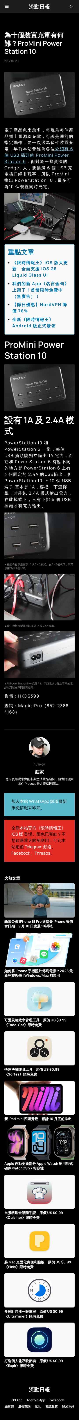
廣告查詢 (24, 1406)
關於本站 (68, 1406)
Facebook (20, 853)
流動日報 (39, 6)
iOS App (16, 1400)
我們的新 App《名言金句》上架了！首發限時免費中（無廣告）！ (40, 290)
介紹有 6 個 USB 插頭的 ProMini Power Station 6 (38, 155)
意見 (38, 1406)
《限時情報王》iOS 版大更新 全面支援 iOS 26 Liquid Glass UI (40, 269)
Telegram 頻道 (38, 847)
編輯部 (9, 1406)
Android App (36, 1400)
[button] (6, 6)
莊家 (39, 771)
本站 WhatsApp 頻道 (39, 801)
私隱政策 (51, 1406)
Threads (42, 853)
